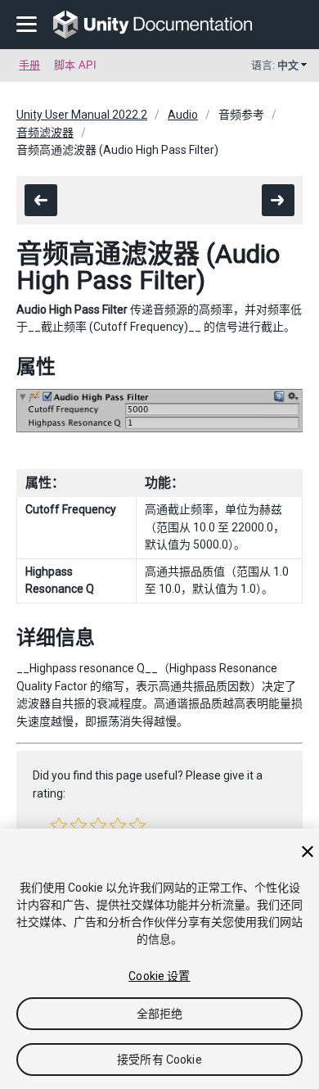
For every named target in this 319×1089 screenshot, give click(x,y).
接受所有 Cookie (159, 1059)
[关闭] (307, 852)
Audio (183, 114)
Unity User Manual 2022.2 (81, 114)
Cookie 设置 (159, 976)
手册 (29, 65)
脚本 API (75, 65)
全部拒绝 (160, 1013)
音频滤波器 (45, 132)
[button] (59, 825)
